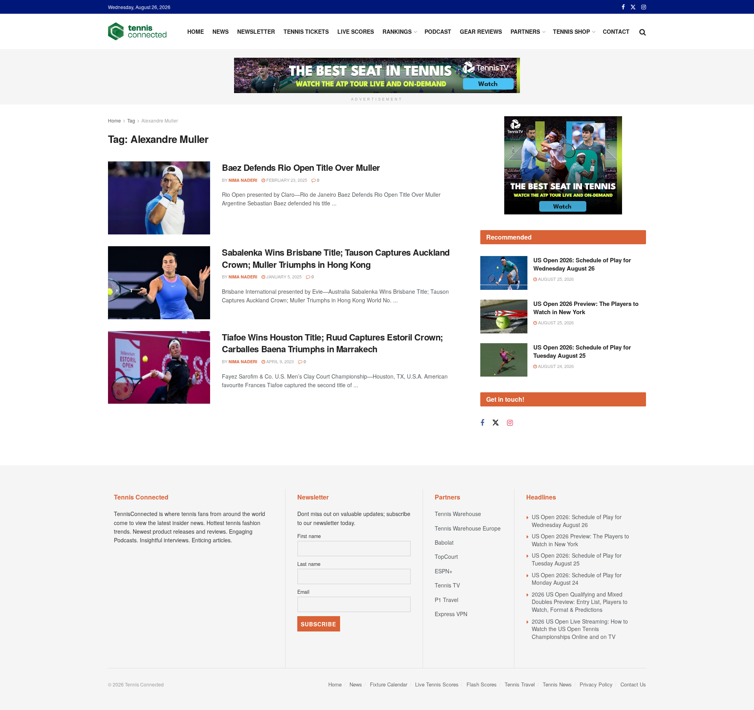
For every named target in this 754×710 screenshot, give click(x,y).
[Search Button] (642, 31)
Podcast (438, 31)
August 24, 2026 (555, 366)
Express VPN (451, 614)
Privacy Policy (596, 684)
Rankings (397, 31)
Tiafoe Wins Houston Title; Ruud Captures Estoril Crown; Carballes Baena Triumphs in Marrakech (332, 343)
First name (309, 536)
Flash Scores (482, 684)
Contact (616, 31)
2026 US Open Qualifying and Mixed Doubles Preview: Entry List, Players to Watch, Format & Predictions (580, 601)
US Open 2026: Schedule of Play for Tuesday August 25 (582, 351)
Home (195, 31)
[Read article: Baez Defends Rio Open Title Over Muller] (159, 197)
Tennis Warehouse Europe (468, 528)
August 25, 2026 (555, 279)
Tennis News (557, 684)
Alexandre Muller (159, 120)
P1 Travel (446, 600)
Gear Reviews (481, 31)
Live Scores (355, 31)
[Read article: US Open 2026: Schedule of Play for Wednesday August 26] (503, 273)
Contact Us (633, 684)
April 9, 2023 (279, 361)
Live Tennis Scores (437, 684)
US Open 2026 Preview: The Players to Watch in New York (586, 307)
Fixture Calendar (388, 684)
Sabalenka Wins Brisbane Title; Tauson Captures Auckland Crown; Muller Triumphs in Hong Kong (336, 258)
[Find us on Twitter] (633, 7)
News (220, 31)
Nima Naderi (243, 180)
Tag (131, 120)
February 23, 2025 (286, 180)
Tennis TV (447, 585)
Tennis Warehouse (458, 514)
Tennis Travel (520, 684)
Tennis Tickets (306, 31)
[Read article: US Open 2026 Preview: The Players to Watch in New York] (503, 316)
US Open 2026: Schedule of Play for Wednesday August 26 (582, 264)
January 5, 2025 (283, 276)
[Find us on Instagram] (643, 7)
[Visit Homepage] (137, 31)
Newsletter (256, 31)
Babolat (444, 542)
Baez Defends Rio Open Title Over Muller (301, 167)
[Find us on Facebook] (623, 7)
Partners (525, 31)
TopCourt (446, 556)
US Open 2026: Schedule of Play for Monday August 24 (577, 579)
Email (303, 591)
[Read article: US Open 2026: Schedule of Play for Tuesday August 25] (503, 360)
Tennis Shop (571, 31)
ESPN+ (443, 571)
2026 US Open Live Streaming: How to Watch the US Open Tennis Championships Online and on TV (580, 628)
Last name (308, 563)
